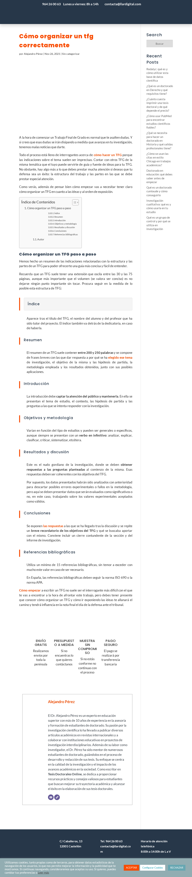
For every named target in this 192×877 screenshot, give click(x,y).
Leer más (43, 872)
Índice (57, 213)
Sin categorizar (71, 53)
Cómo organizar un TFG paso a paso (49, 208)
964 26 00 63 (51, 4)
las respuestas (53, 526)
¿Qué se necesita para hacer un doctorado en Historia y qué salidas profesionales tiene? (159, 140)
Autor (40, 239)
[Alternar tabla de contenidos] (73, 202)
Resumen (58, 217)
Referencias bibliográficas (66, 234)
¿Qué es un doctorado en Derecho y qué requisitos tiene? (159, 89)
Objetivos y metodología (65, 223)
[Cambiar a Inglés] (175, 12)
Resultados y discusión (64, 227)
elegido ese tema (120, 357)
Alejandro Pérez (33, 53)
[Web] (57, 797)
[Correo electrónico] (51, 797)
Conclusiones (60, 231)
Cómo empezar (30, 590)
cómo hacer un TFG (108, 155)
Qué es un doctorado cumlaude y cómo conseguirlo (159, 191)
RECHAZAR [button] (176, 867)
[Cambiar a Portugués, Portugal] (152, 12)
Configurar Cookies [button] (152, 867)
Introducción (60, 220)
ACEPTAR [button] (131, 867)
